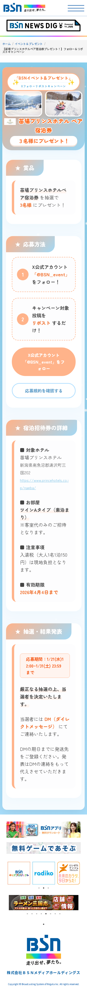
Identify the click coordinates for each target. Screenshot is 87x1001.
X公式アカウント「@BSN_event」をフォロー (44, 362)
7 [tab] (55, 913)
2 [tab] (43, 888)
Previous (3, 873)
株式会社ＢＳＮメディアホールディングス (43, 972)
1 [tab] (39, 888)
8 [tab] (60, 913)
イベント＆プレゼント (29, 44)
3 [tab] (48, 888)
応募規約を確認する (44, 390)
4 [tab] (41, 913)
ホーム (6, 44)
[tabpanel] (18, 873)
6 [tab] (50, 913)
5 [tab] (46, 913)
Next (84, 873)
